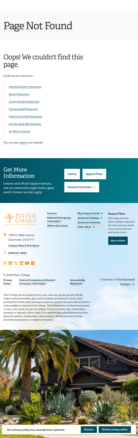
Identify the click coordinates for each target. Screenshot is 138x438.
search (23, 142)
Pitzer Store (84, 226)
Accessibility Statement (77, 281)
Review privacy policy (115, 429)
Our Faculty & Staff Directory (25, 124)
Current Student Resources (24, 101)
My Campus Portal (88, 213)
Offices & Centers (57, 225)
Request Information (80, 187)
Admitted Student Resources (25, 86)
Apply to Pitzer (94, 174)
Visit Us (72, 174)
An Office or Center (19, 131)
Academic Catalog (88, 218)
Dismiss (89, 429)
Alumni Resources (19, 94)
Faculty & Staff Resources (23, 109)
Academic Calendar (89, 222)
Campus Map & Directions (23, 245)
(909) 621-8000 (17, 252)
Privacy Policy (7, 281)
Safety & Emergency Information (59, 219)
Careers (52, 213)
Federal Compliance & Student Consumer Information (37, 281)
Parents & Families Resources (25, 116)
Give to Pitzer (118, 240)
